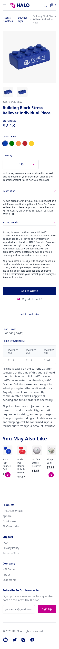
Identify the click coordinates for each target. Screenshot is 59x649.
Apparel (7, 516)
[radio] (5, 143)
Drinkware (9, 521)
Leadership (9, 580)
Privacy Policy (11, 548)
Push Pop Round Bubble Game (21, 466)
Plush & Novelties (8, 19)
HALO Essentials (13, 511)
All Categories (11, 526)
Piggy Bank (50, 461)
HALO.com (9, 569)
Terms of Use (11, 553)
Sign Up (47, 609)
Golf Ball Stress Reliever (36, 462)
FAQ (5, 542)
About (6, 574)
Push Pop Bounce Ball (7, 464)
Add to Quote (29, 291)
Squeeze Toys (22, 19)
